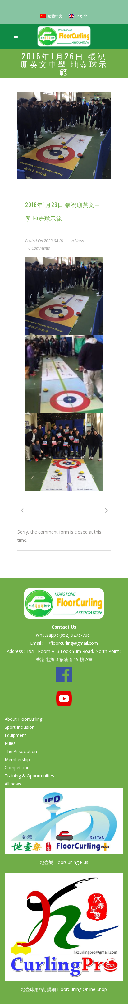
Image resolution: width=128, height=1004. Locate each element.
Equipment (15, 735)
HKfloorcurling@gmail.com (71, 643)
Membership (17, 759)
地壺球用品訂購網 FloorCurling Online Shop (64, 989)
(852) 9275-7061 (75, 635)
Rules (10, 743)
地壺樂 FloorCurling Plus (64, 862)
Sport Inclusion (19, 727)
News (79, 240)
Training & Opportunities (29, 776)
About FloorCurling (23, 719)
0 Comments (39, 248)
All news (13, 784)
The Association (21, 751)
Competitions (18, 768)
